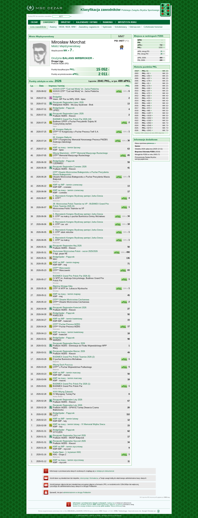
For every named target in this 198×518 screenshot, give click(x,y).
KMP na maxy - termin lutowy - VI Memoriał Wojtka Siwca (79, 424)
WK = (67, 50)
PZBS (99, 515)
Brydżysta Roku (127, 22)
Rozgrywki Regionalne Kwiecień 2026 (69, 307)
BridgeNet (57, 97)
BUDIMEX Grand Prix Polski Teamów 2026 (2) (74, 357)
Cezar (34, 22)
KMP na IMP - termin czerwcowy (67, 185)
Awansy (53, 27)
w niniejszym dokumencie (104, 471)
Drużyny (66, 22)
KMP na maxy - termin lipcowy (66, 147)
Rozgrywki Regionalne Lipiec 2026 (68, 102)
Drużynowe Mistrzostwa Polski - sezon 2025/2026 (75, 251)
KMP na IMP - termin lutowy (65, 419)
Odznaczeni (135, 27)
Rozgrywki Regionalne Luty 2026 (67, 399)
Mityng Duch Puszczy (63, 365)
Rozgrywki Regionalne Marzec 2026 (69, 343)
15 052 (101, 69)
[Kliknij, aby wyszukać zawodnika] (70, 16)
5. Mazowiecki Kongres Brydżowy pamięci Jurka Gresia (78, 196)
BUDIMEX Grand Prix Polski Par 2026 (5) (71, 276)
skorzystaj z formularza (89, 478)
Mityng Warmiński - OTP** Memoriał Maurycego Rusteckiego (80, 153)
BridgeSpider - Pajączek (64, 108)
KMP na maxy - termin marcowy (67, 378)
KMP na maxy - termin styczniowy (68, 460)
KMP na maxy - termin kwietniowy (68, 332)
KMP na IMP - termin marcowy (67, 372)
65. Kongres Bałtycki (62, 129)
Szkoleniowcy (121, 27)
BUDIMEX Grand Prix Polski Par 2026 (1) (71, 384)
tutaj (123, 506)
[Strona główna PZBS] (165, 17)
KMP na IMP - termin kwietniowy (67, 319)
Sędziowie (107, 27)
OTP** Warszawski (61, 268)
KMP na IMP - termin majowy (66, 262)
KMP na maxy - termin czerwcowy (68, 190)
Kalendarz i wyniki (86, 22)
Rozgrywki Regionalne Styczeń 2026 (69, 435)
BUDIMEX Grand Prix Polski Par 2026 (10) (72, 119)
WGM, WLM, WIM (67, 27)
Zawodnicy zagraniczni (89, 27)
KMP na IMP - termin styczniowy (68, 446)
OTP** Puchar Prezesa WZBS (66, 324)
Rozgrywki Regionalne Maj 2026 (67, 246)
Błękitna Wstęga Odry (63, 286)
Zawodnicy (49, 22)
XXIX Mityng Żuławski (63, 392)
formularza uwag (128, 504)
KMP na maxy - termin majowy (67, 294)
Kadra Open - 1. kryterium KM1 (67, 452)
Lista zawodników (38, 27)
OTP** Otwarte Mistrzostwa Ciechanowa (71, 299)
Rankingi (108, 22)
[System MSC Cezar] (49, 13)
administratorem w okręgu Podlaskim (77, 492)
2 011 (102, 74)
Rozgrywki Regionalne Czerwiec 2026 (69, 166)
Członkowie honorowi (153, 27)
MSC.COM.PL (89, 515)
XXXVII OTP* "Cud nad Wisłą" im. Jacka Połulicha (76, 89)
